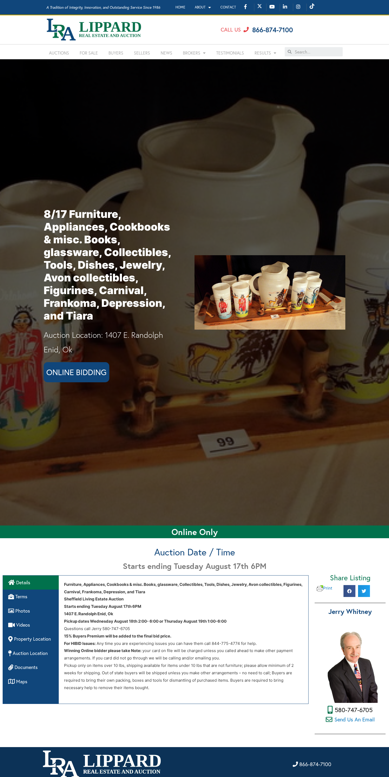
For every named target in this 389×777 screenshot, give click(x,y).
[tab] (31, 583)
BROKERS (191, 53)
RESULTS (263, 53)
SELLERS (142, 53)
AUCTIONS (59, 53)
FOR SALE (89, 53)
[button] (234, 29)
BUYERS (115, 53)
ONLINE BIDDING (76, 372)
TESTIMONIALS (230, 53)
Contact (228, 7)
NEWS (166, 53)
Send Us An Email (354, 719)
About (200, 7)
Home (180, 7)
